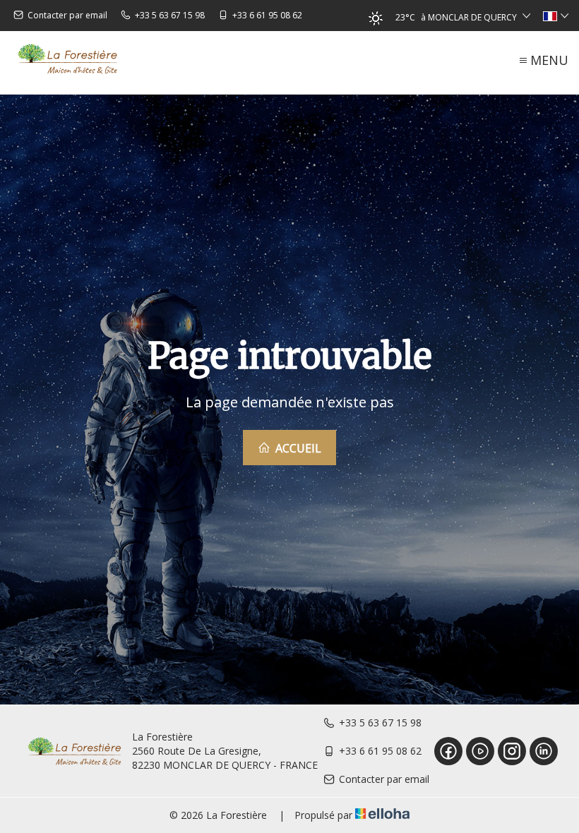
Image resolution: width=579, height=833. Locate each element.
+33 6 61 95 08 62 (380, 750)
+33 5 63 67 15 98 (380, 722)
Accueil (297, 448)
